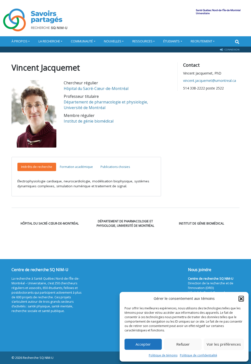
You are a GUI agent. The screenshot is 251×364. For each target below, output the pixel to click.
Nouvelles (112, 41)
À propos (19, 41)
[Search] (237, 41)
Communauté (82, 41)
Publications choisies (115, 167)
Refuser (183, 344)
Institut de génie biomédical (88, 121)
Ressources (142, 41)
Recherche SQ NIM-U (38, 357)
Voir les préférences (224, 344)
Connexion (231, 49)
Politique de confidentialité (198, 355)
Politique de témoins (163, 355)
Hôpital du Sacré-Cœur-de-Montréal (96, 88)
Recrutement (201, 41)
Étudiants (171, 41)
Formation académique (76, 167)
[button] (241, 298)
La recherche (49, 41)
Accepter (143, 344)
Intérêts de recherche (36, 167)
